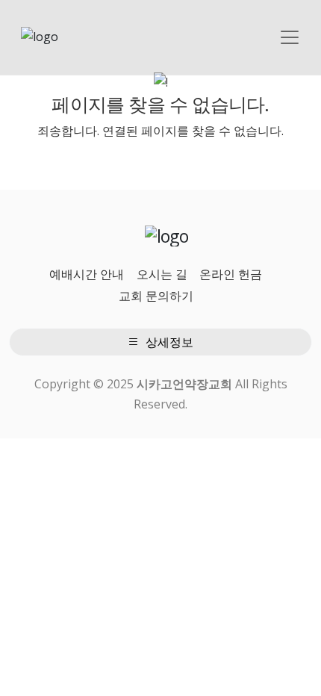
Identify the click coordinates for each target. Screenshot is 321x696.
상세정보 (168, 342)
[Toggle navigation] (289, 37)
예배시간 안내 (86, 274)
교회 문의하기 (156, 296)
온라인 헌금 (230, 274)
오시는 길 (162, 274)
